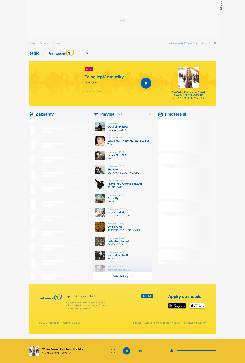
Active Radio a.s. (72, 322)
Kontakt (56, 43)
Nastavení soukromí (195, 322)
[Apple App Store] (197, 306)
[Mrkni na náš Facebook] (215, 43)
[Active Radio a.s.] (147, 302)
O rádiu (32, 43)
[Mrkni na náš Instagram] (210, 43)
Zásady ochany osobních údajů (162, 322)
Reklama (44, 43)
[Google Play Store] (177, 306)
